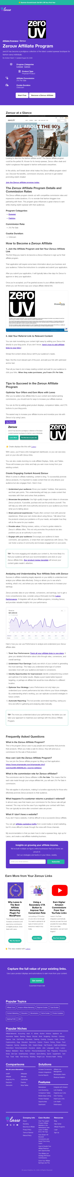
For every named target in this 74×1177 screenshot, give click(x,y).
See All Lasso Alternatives (14, 1069)
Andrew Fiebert (9, 58)
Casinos (8, 1039)
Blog (55, 1121)
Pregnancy (54, 1051)
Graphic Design (37, 1045)
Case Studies (54, 1007)
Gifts (30, 1045)
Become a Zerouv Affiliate (42, 95)
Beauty (29, 1036)
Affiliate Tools (11, 1007)
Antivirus (48, 1033)
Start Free (22, 95)
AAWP (8, 1074)
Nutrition (27, 1051)
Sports (49, 1054)
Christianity (29, 1039)
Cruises (62, 1039)
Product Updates (58, 1013)
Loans (57, 1048)
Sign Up (56, 1132)
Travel (12, 1057)
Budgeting (47, 1036)
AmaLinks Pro (10, 1079)
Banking (22, 1036)
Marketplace (42, 1087)
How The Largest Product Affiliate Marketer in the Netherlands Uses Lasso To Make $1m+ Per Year (43, 1126)
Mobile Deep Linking (44, 1096)
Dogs (18, 1042)
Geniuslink (9, 1085)
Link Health (57, 1101)
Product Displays (43, 1099)
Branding (26, 1124)
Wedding (32, 1057)
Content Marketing (12, 1013)
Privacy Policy (27, 1130)
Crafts (56, 1039)
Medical (8, 1051)
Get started (37, 980)
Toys (7, 1057)
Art (61, 1033)
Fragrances (9, 1045)
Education (24, 1013)
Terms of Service (28, 1132)
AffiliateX (8, 1076)
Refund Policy (27, 1135)
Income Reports (43, 1075)
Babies (16, 1036)
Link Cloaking (58, 1090)
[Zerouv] (58, 432)
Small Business (23, 1054)
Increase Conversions (45, 1069)
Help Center (57, 1124)
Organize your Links (60, 1093)
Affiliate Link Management (58, 1070)
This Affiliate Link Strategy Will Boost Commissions (44, 1156)
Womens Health (51, 1057)
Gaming (16, 1045)
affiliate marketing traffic (26, 824)
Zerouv (12, 427)
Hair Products (48, 1045)
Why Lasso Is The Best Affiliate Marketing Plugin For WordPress (15, 909)
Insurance (32, 1048)
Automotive (9, 1036)
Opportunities (42, 1101)
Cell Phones (20, 1039)
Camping (61, 1036)
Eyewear (12, 214)
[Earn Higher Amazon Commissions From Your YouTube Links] (60, 890)
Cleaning (36, 1039)
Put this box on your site (29, 437)
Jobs (43, 1048)
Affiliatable (24, 1074)
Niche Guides (45, 1013)
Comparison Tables (44, 1093)
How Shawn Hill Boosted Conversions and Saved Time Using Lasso (44, 1139)
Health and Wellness (60, 1045)
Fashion (12, 218)
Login (56, 1130)
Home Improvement (21, 1048)
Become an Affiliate (29, 1127)
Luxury (63, 1048)
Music (22, 1051)
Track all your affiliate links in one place (47, 653)
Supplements (57, 1054)
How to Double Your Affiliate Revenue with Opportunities (44, 1148)
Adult (28, 1033)
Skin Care (14, 1054)
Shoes (8, 1054)
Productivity (63, 1051)
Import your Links (59, 1099)
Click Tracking (58, 1096)
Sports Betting (41, 1054)
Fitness (58, 1042)
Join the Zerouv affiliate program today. (23, 182)
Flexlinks (23, 1082)
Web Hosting (24, 1057)
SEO (19, 1019)
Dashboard (41, 1104)
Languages (50, 1048)
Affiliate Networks (11, 1033)
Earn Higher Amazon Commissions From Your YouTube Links (59, 907)
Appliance (56, 1033)
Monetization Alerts (60, 1074)
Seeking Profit (11, 1019)
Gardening (24, 1045)
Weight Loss (41, 1057)
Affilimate (23, 1076)
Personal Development (39, 1051)
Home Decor (10, 1048)
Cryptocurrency (10, 1042)
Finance (46, 1042)
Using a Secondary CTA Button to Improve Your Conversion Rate (37, 907)
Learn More (13, 437)
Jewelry (38, 1048)
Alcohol (42, 1033)
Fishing (52, 1042)
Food (63, 1042)
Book (40, 1036)
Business (54, 1036)
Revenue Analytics (59, 1077)
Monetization (34, 1013)
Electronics (32, 1042)
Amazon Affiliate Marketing (26, 1007)
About (25, 1121)
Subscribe (56, 862)
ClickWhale (24, 1079)
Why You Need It (15, 940)
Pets (48, 1051)
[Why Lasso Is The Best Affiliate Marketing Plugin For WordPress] (16, 890)
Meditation (15, 1051)
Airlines (36, 1033)
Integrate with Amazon (61, 1087)
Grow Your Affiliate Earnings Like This (44, 1162)
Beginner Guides (42, 1007)
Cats (13, 1039)
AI (31, 1033)
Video (17, 1057)
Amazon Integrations (44, 1072)
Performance (58, 1104)
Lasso (33, 446)
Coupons (50, 1039)
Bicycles (34, 1036)
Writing (59, 1057)
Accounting (21, 1033)
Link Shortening (43, 1090)
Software (32, 1054)
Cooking (43, 1039)
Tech (63, 1054)
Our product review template (36, 560)
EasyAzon (9, 1082)
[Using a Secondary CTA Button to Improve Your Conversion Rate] (38, 890)
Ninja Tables (24, 1085)
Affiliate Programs (59, 1127)
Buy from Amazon (59, 938)
